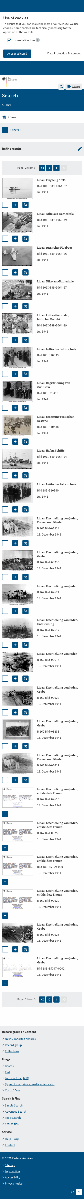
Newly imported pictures (20, 1039)
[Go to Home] (9, 86)
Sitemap (10, 1165)
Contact (10, 1145)
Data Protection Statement (64, 53)
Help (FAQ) (12, 1139)
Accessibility (12, 1177)
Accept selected (17, 53)
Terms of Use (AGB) (17, 1078)
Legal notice (12, 1171)
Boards (9, 1066)
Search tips (12, 1124)
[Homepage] (4, 117)
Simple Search (14, 1105)
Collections (12, 1051)
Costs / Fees (12, 1090)
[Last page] (64, 168)
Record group (13, 1045)
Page (20, 168)
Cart (7, 1072)
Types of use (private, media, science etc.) (30, 1084)
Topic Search (13, 1118)
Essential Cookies (24, 40)
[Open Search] (61, 87)
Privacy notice (13, 1183)
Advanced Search (16, 1111)
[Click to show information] (38, 40)
